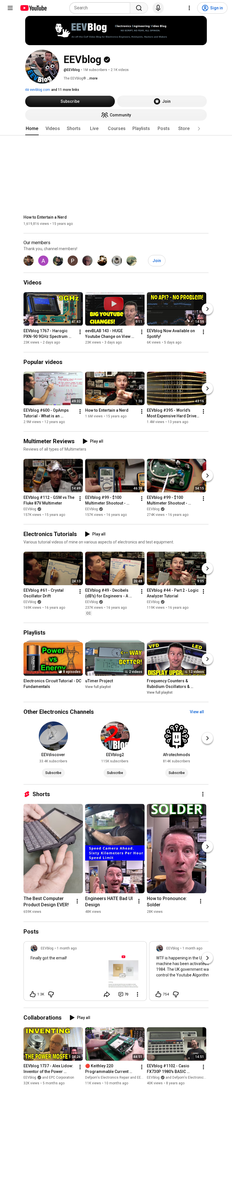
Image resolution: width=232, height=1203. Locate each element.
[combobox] (101, 8)
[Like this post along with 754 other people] (158, 994)
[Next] (207, 309)
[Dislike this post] (50, 994)
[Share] (107, 994)
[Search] (139, 8)
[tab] (32, 128)
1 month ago (67, 948)
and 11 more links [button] (65, 90)
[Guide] (10, 8)
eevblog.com (39, 90)
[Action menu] (137, 994)
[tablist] (116, 128)
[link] (85, 973)
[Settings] (189, 8)
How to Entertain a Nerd (45, 217)
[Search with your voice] (158, 8)
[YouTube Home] (33, 8)
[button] (199, 128)
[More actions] (80, 332)
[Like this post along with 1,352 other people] (32, 994)
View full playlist (98, 687)
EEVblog (29, 509)
